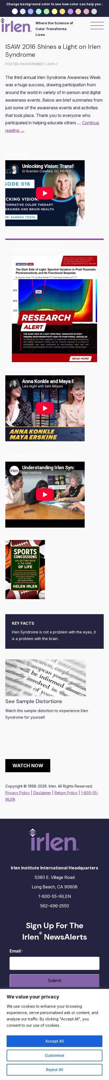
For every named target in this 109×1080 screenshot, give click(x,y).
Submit (54, 980)
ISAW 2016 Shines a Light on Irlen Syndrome (53, 50)
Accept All (55, 1041)
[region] (54, 1034)
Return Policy (66, 792)
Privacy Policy (17, 792)
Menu (97, 26)
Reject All (54, 1069)
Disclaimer (42, 792)
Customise (54, 1055)
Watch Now (27, 765)
